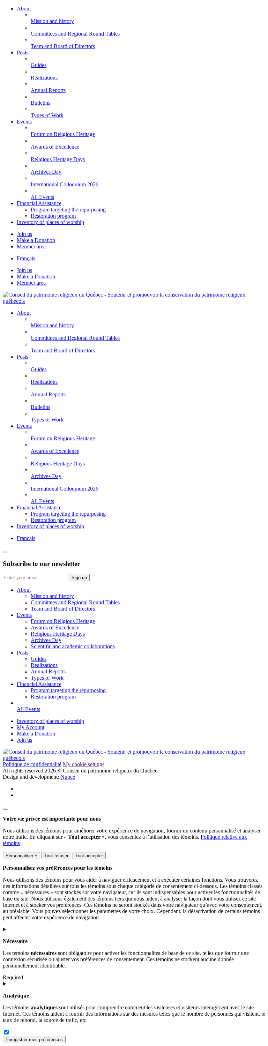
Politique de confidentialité (32, 764)
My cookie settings (83, 764)
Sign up (79, 577)
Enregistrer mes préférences (34, 1039)
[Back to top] (5, 552)
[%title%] (5, 809)
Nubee (67, 777)
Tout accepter (89, 855)
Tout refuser (56, 855)
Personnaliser (21, 855)
